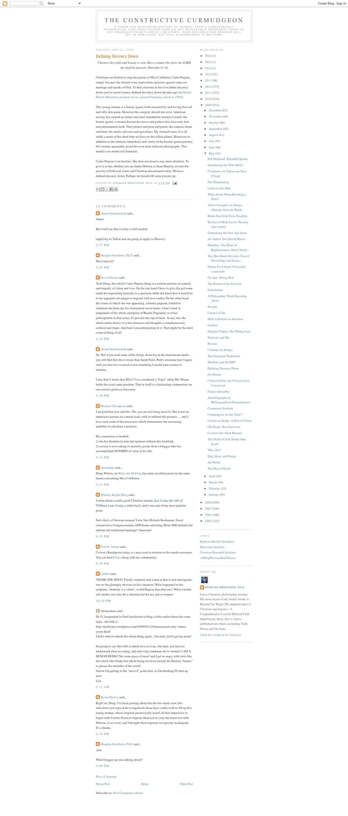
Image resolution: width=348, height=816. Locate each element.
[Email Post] (174, 183)
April (212, 476)
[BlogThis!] (102, 189)
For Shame (214, 374)
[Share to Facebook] (111, 189)
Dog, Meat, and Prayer (222, 456)
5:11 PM (102, 457)
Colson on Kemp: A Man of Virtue (230, 420)
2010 (208, 99)
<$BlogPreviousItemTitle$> (218, 558)
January (214, 494)
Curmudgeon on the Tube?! (225, 414)
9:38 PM (102, 563)
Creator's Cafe (216, 313)
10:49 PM (103, 600)
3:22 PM (102, 267)
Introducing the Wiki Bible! (225, 165)
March (213, 482)
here (118, 557)
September (216, 129)
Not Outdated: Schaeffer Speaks (228, 159)
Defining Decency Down (223, 368)
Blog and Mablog (129, 473)
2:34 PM (102, 734)
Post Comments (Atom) (128, 793)
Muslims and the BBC (222, 362)
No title (212, 306)
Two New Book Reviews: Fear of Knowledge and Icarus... (228, 258)
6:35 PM (102, 536)
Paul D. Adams (110, 546)
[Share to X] (107, 189)
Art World (214, 462)
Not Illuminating (218, 182)
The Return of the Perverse (224, 283)
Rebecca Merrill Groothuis (217, 541)
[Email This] (98, 189)
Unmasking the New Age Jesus (227, 233)
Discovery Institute (212, 547)
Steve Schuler (109, 277)
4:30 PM (102, 395)
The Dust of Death (219, 468)
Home (145, 784)
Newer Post (103, 784)
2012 (208, 86)
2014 (208, 74)
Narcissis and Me (218, 337)
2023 (208, 62)
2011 (208, 93)
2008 (208, 502)
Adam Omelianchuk (113, 213)
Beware (212, 343)
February (215, 488)
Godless (213, 325)
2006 (208, 514)
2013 (208, 80)
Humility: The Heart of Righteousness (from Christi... (228, 247)
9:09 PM (102, 766)
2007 (208, 508)
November (216, 116)
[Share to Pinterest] (116, 189)
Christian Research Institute (218, 552)
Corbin (105, 573)
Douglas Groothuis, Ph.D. (117, 255)
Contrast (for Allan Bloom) (225, 433)
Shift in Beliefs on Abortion (225, 319)
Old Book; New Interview (224, 427)
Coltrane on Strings (220, 350)
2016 (208, 68)
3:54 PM (102, 339)
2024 (208, 56)
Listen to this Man (219, 188)
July (212, 141)
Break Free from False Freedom (227, 216)
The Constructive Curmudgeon (174, 20)
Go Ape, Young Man (221, 277)
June (212, 147)
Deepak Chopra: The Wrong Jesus (229, 331)
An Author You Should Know (226, 239)
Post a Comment (106, 776)
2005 (208, 521)
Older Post (186, 784)
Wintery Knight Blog (114, 495)
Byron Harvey (110, 697)
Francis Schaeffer (218, 391)
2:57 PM (102, 245)
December (215, 110)
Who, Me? (214, 450)
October (214, 122)
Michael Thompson (113, 406)
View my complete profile (220, 635)
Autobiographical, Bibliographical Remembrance (229, 399)
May (212, 153)
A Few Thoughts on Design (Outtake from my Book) (225, 207)
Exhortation (215, 290)
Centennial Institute (220, 408)
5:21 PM (102, 484)
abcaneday (107, 467)
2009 (208, 105)
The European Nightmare (224, 356)
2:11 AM (103, 687)
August (214, 135)
